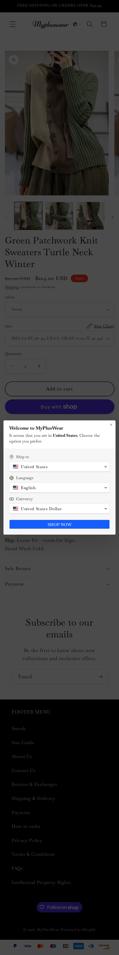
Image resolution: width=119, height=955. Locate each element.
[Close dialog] (111, 425)
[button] (59, 467)
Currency (24, 498)
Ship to (22, 456)
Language (25, 477)
